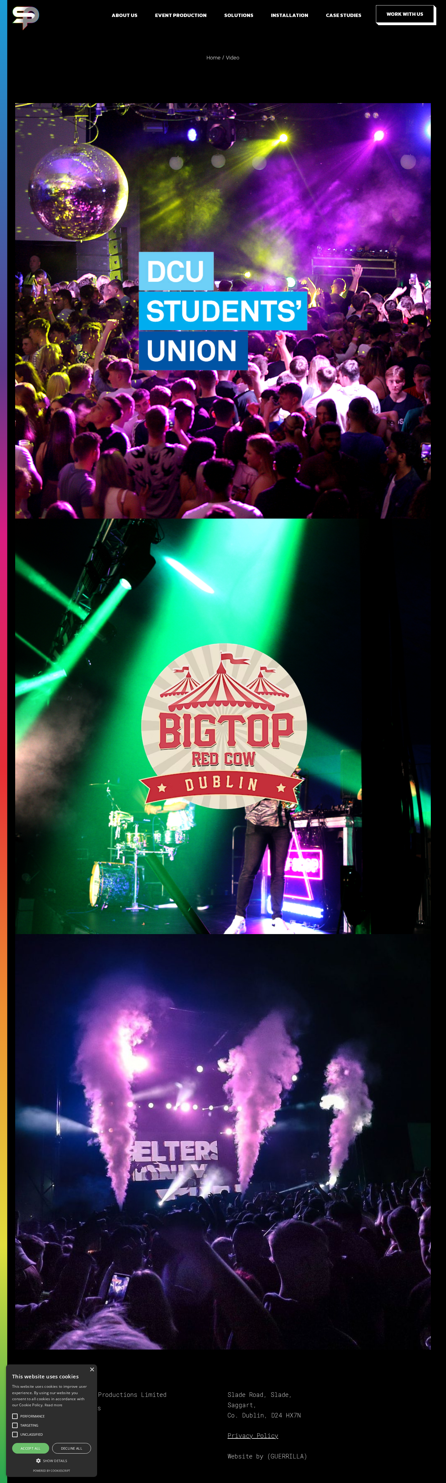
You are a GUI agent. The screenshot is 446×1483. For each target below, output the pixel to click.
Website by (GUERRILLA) (267, 1456)
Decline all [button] (71, 1448)
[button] (51, 1461)
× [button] (92, 1369)
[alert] (51, 1420)
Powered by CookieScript (51, 1471)
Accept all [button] (31, 1448)
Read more (54, 1405)
